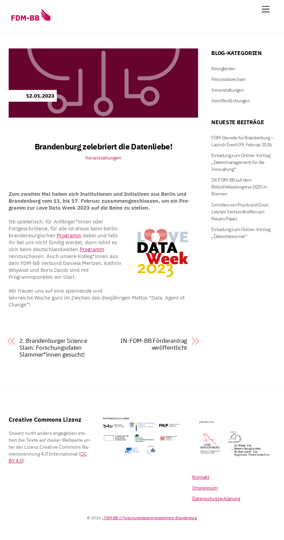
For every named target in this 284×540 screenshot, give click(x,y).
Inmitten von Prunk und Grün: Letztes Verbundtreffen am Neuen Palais (240, 212)
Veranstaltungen (103, 158)
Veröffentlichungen (230, 101)
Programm (69, 235)
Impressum (205, 488)
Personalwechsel (228, 79)
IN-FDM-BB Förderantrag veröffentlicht (154, 344)
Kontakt (200, 477)
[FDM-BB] (31, 20)
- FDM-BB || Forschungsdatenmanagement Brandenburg (149, 517)
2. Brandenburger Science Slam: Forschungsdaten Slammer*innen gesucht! (53, 347)
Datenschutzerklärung (216, 498)
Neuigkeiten (223, 68)
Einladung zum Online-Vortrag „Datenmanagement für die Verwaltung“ (240, 162)
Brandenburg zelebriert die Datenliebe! (103, 146)
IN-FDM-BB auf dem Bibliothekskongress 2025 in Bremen (239, 187)
